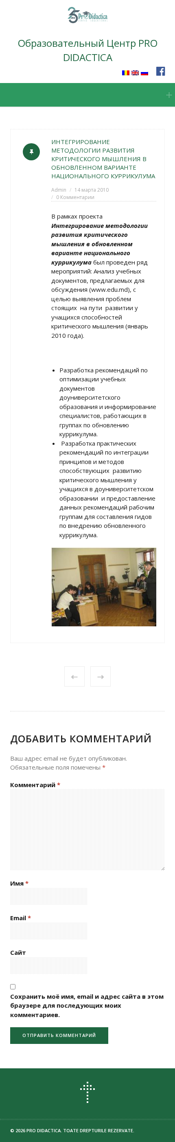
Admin (58, 189)
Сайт (18, 952)
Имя (19, 883)
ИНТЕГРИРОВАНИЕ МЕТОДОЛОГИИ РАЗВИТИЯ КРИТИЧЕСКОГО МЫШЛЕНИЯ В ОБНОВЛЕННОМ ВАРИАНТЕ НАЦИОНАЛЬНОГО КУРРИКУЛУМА (103, 159)
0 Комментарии (75, 197)
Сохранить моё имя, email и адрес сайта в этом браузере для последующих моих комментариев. (87, 1005)
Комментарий (35, 785)
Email (20, 918)
